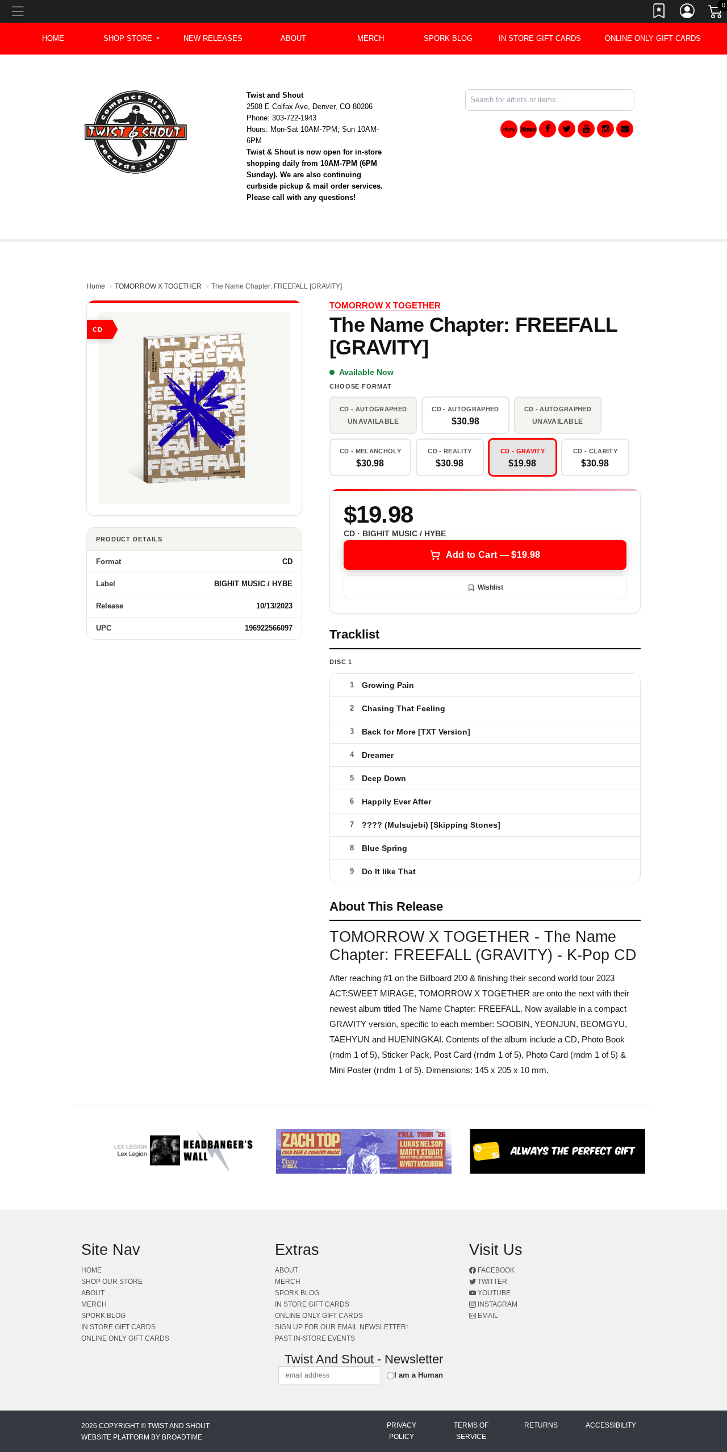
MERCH (370, 38)
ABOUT (293, 38)
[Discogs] (528, 129)
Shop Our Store (112, 1282)
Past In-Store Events (315, 1338)
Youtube (493, 1293)
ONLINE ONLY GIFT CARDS (653, 38)
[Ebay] (509, 129)
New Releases (213, 38)
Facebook (495, 1270)
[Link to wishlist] (659, 13)
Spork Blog (448, 38)
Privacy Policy (401, 1431)
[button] (131, 38)
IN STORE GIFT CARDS (540, 38)
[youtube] (586, 129)
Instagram (496, 1304)
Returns (541, 1425)
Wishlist (490, 587)
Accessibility (611, 1425)
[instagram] (605, 129)
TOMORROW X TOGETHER (158, 286)
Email (487, 1316)
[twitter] (566, 129)
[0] (716, 13)
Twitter (491, 1282)
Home (95, 286)
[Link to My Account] (688, 13)
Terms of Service (471, 1431)
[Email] (624, 129)
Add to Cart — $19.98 (493, 555)
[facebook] (547, 129)
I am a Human (418, 1375)
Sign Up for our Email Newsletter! (341, 1327)
